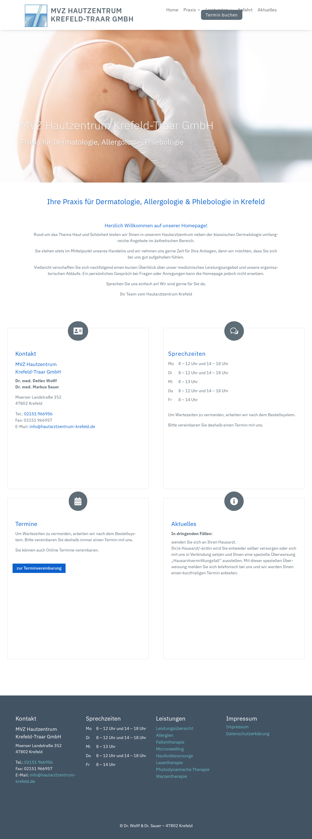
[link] (36, 25)
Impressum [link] (237, 727)
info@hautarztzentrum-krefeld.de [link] (62, 426)
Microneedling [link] (170, 749)
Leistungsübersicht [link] (174, 729)
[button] (192, 10)
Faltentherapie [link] (170, 742)
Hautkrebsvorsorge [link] (174, 756)
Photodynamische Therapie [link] (182, 770)
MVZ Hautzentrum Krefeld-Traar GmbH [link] (117, 125)
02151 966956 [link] (38, 413)
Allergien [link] (164, 736)
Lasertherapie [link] (169, 763)
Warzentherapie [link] (171, 777)
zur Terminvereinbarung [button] (39, 568)
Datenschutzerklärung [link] (247, 734)
